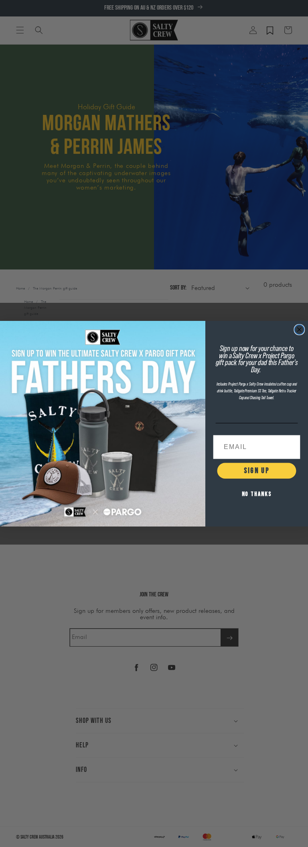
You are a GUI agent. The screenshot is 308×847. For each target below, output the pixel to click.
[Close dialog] (299, 329)
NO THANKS (257, 494)
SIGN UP (256, 471)
